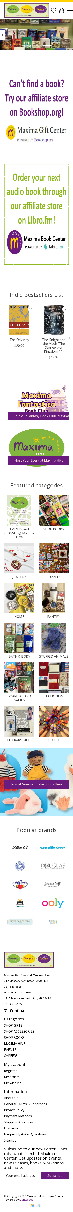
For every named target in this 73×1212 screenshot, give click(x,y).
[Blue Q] (20, 848)
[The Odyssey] (19, 320)
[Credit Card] (32, 1206)
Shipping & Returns (19, 1122)
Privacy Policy (14, 1110)
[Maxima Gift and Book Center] (26, 10)
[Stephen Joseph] (53, 922)
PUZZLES (54, 577)
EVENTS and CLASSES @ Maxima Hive (19, 533)
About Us (11, 1098)
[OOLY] (53, 904)
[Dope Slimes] (20, 866)
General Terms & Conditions (25, 1104)
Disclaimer (12, 1128)
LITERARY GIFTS (19, 740)
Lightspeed (26, 1199)
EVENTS (10, 1049)
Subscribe (54, 1175)
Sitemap (10, 1140)
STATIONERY (54, 696)
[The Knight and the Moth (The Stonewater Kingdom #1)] (54, 320)
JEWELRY (19, 577)
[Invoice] (38, 1206)
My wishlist (12, 1083)
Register (10, 1071)
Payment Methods (18, 1116)
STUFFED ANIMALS (53, 656)
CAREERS (11, 1055)
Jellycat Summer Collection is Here (36, 784)
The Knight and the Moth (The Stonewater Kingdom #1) (53, 345)
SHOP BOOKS (53, 529)
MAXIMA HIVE (14, 1043)
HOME (19, 616)
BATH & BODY (19, 656)
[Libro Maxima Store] (36, 214)
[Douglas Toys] (53, 866)
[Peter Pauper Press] (20, 922)
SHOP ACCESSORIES (19, 1031)
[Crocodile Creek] (53, 848)
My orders (12, 1077)
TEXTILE (53, 740)
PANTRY (53, 616)
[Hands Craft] (53, 885)
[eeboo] (20, 885)
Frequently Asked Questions (25, 1134)
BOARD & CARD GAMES (19, 698)
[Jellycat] (20, 904)
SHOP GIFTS (13, 1025)
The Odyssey (19, 339)
